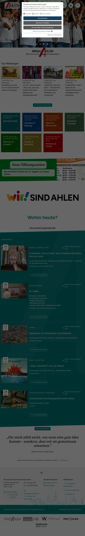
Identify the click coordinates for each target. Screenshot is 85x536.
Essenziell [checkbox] (28, 13)
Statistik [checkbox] (36, 13)
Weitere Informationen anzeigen (42, 31)
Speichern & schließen (42, 23)
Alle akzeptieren (42, 18)
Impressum (50, 35)
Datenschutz (58, 35)
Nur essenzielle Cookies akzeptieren (42, 27)
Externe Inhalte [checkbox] (46, 13)
